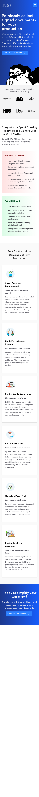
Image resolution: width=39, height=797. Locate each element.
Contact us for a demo (13, 53)
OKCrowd (6, 5)
